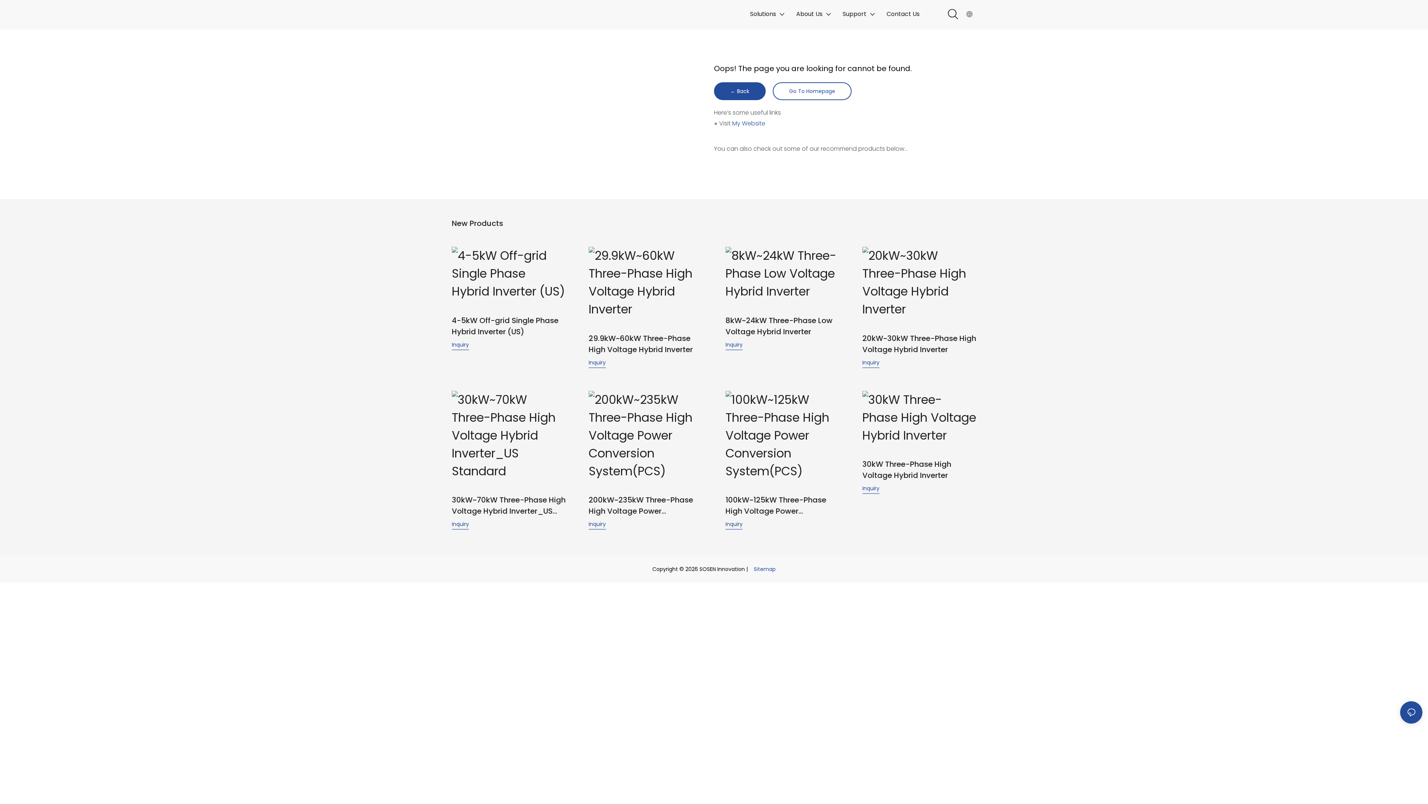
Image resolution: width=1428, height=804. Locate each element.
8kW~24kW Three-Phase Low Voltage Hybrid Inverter (779, 326)
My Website (748, 123)
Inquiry (460, 344)
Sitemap (765, 569)
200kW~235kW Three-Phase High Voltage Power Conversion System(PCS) (641, 506)
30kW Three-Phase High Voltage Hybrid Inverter (906, 470)
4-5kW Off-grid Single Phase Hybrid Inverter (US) (505, 326)
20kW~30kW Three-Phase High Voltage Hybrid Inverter (919, 344)
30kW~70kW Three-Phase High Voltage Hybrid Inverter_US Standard (509, 506)
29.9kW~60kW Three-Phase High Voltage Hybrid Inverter (641, 344)
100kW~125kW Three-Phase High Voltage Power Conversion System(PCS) (776, 506)
